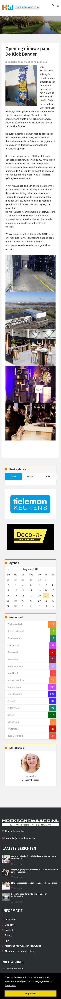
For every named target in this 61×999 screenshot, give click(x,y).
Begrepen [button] (30, 993)
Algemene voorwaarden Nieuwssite (23, 945)
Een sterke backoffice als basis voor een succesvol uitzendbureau (33, 857)
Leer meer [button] (10, 985)
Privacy (8, 935)
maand (30, 476)
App (7, 940)
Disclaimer (10, 924)
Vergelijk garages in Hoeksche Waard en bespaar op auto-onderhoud (34, 871)
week (13, 476)
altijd (48, 476)
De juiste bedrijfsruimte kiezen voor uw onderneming (29, 895)
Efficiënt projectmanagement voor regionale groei (34, 883)
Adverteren (10, 919)
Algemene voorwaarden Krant (20, 951)
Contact (9, 930)
